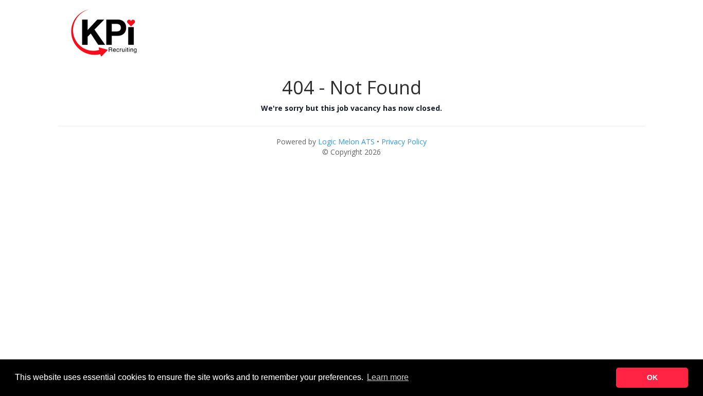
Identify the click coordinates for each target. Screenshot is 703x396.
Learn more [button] (388, 377)
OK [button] (652, 377)
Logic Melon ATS (346, 141)
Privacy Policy (404, 141)
